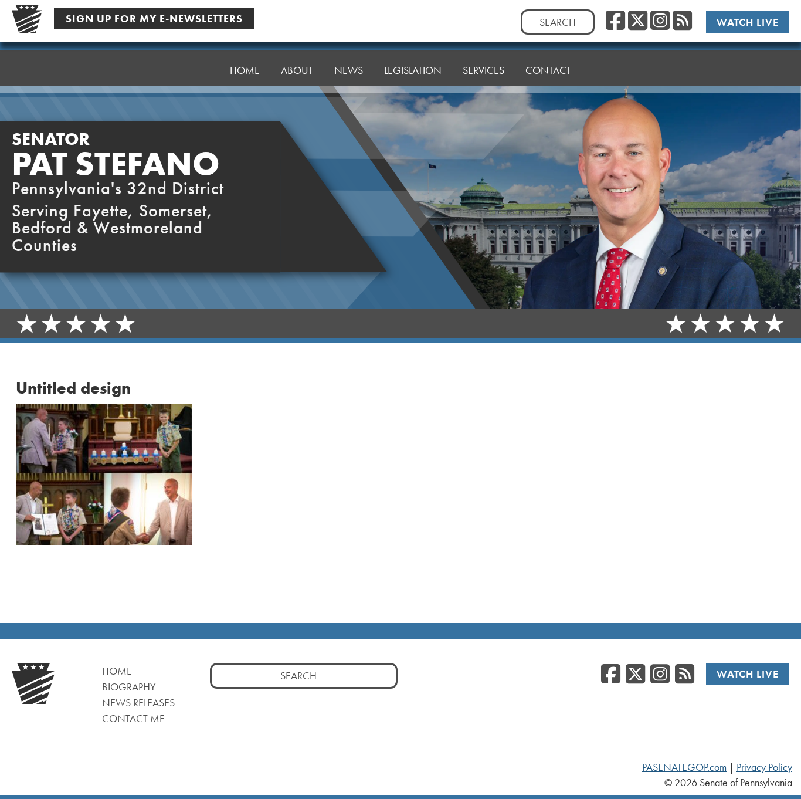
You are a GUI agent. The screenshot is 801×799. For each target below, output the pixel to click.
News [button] (348, 70)
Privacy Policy (764, 767)
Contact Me (133, 718)
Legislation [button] (413, 70)
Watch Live (748, 22)
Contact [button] (548, 70)
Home (245, 70)
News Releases (138, 702)
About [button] (297, 70)
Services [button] (483, 70)
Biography (129, 686)
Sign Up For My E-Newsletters (154, 18)
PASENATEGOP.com (684, 767)
